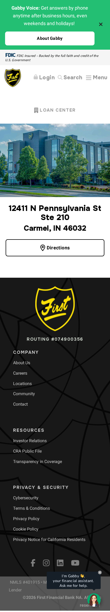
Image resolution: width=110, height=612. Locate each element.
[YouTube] (75, 563)
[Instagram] (46, 563)
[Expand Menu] (96, 77)
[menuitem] (21, 362)
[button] (50, 38)
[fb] (33, 563)
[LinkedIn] (60, 563)
